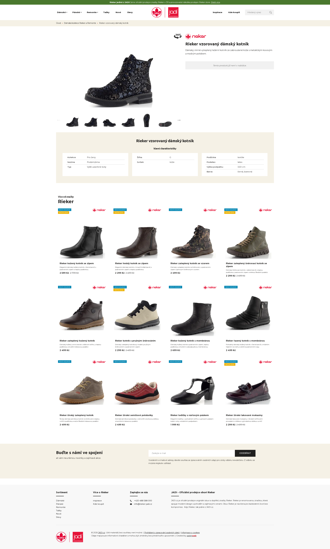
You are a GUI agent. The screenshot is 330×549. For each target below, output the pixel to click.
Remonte (92, 12)
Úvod (58, 23)
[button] (179, 120)
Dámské (61, 12)
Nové (118, 12)
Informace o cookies (190, 532)
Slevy (130, 12)
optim (191, 536)
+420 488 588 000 (143, 500)
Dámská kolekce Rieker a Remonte (80, 23)
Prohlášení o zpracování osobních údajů (162, 532)
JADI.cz (101, 532)
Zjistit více (215, 2)
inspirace (217, 12)
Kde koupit (234, 12)
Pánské (76, 12)
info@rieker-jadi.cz (143, 504)
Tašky (106, 12)
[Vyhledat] (270, 12)
